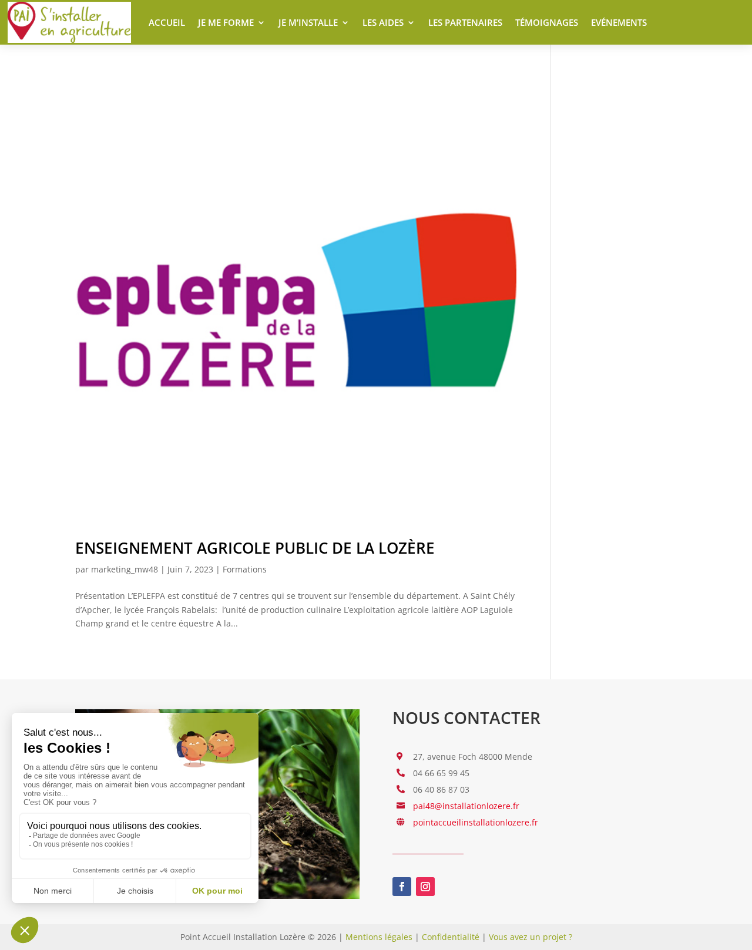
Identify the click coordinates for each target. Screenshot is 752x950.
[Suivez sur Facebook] (401, 886)
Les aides (383, 22)
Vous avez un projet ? (530, 936)
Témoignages (546, 22)
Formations (245, 569)
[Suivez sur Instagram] (425, 886)
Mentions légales (378, 936)
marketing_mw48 (124, 569)
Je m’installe (308, 22)
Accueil (167, 22)
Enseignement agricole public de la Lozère (255, 547)
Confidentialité (450, 936)
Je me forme (226, 22)
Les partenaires (465, 22)
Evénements (619, 22)
